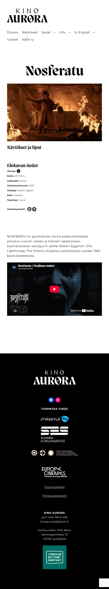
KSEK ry (28, 39)
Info (62, 32)
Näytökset (30, 32)
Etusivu (12, 32)
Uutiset (12, 39)
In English (82, 32)
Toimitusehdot (54, 487)
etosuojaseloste (56, 495)
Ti (43, 495)
